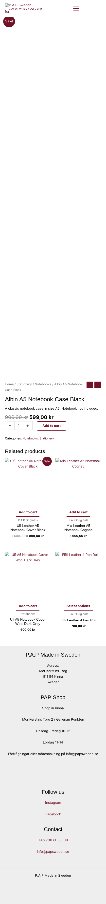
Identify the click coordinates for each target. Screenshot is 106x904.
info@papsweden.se (53, 852)
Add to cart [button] (28, 512)
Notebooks (43, 384)
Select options (78, 606)
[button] (89, 8)
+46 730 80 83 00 (53, 840)
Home (9, 384)
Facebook (53, 814)
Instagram (53, 803)
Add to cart (51, 426)
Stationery (24, 384)
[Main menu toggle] (76, 8)
